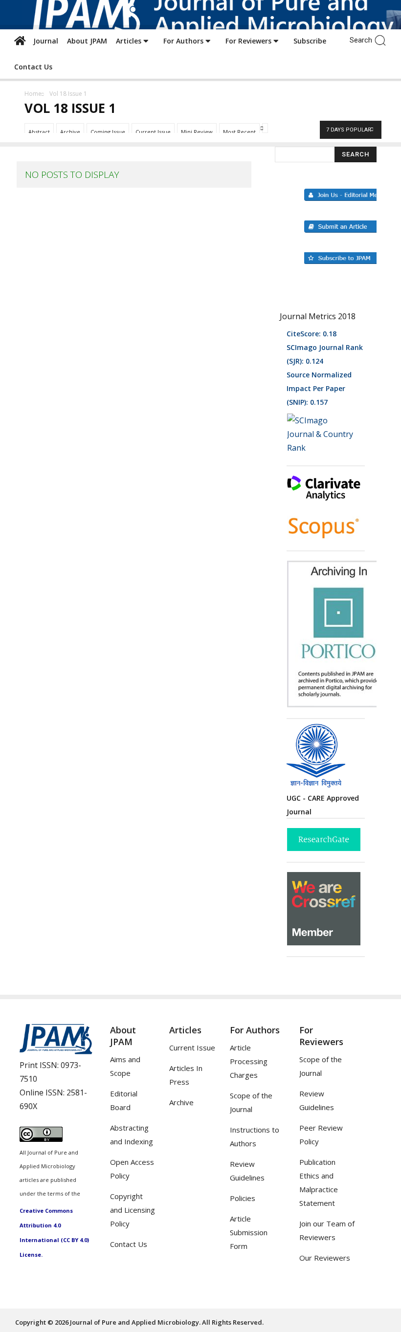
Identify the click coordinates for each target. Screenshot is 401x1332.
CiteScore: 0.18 (311, 333)
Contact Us (33, 66)
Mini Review (197, 131)
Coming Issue (107, 131)
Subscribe (309, 40)
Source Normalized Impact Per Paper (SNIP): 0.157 (319, 388)
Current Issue (153, 131)
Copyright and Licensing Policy (132, 1209)
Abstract (39, 131)
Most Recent (239, 131)
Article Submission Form (248, 1232)
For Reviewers (249, 40)
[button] (382, 39)
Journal (43, 40)
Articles (129, 40)
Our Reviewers (324, 1258)
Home (33, 93)
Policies (242, 1198)
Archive (70, 131)
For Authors (184, 40)
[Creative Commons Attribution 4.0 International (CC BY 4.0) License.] (41, 1139)
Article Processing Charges (248, 1061)
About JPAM (87, 40)
